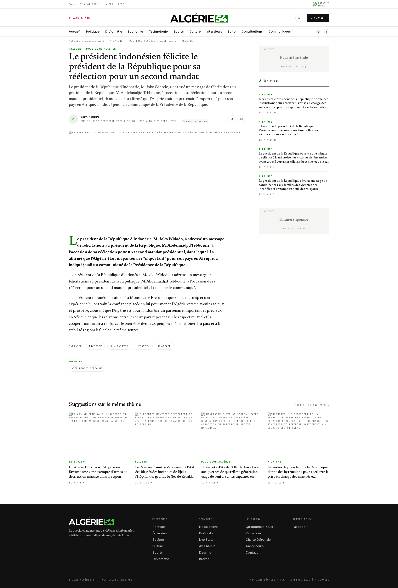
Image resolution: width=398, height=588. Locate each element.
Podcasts (206, 533)
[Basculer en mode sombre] (318, 31)
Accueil (74, 31)
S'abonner (318, 17)
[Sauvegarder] (241, 119)
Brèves (204, 559)
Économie (135, 31)
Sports (179, 31)
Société (158, 540)
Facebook (95, 346)
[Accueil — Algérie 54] (199, 18)
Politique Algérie (141, 40)
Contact (252, 552)
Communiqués (279, 31)
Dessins (205, 552)
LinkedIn (143, 346)
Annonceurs (255, 546)
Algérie (187, 40)
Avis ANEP (207, 546)
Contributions (252, 31)
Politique (93, 31)
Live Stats (206, 540)
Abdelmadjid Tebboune (87, 368)
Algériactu (168, 40)
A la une (116, 40)
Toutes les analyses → (312, 405)
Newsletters (208, 527)
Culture (195, 31)
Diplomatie (113, 31)
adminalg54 (90, 117)
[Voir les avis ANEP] (321, 4)
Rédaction (253, 533)
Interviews (214, 31)
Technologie (158, 31)
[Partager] (232, 119)
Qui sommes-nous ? (260, 527)
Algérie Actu (95, 40)
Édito (232, 31)
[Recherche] (299, 18)
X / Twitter (119, 346)
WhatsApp (164, 346)
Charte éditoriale (258, 540)
